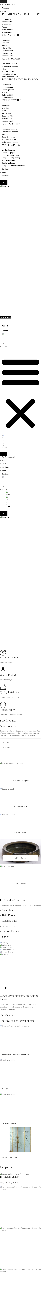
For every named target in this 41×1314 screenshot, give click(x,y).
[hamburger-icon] (3, 1)
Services (5, 169)
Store (4, 11)
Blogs (4, 172)
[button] (20, 393)
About (4, 460)
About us (5, 8)
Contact (5, 176)
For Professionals (8, 4)
